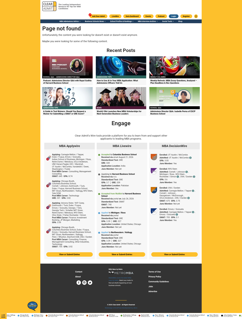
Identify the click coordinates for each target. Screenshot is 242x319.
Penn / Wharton (157, 315)
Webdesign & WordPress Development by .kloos (121, 308)
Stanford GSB (142, 315)
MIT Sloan (109, 315)
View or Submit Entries (69, 254)
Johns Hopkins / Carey (227, 315)
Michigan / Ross (36, 315)
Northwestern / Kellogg (127, 315)
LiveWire (3, 316)
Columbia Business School (53, 315)
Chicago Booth (22, 315)
